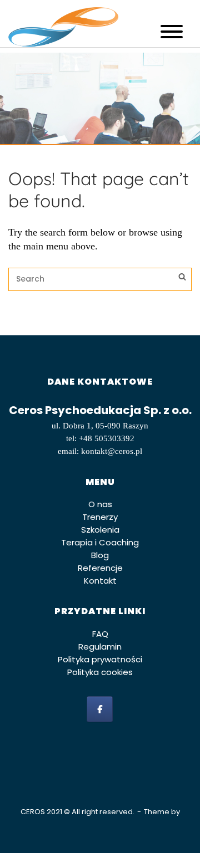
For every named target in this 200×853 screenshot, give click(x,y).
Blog (100, 555)
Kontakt (100, 580)
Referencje (100, 568)
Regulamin (100, 646)
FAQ (100, 634)
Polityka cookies (100, 672)
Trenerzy (100, 517)
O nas (100, 504)
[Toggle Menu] (171, 31)
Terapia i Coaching (100, 542)
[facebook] (100, 709)
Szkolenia (100, 529)
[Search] (182, 278)
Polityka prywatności (100, 659)
